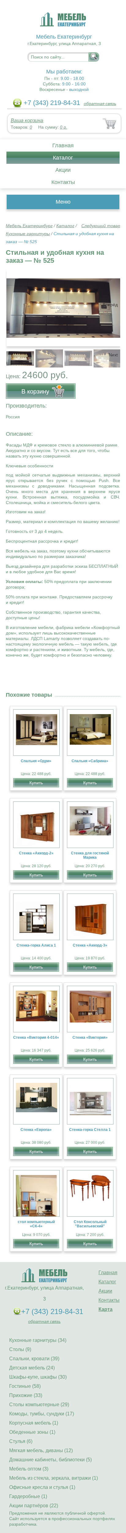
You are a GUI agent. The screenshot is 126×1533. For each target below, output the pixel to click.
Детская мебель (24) (32, 1367)
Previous (17, 354)
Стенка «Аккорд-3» (90, 945)
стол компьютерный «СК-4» (36, 1224)
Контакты (63, 182)
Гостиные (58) (25, 1386)
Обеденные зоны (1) (32, 1432)
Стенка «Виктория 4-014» (36, 1037)
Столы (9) (20, 1349)
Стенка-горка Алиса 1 (36, 945)
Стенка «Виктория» (90, 1037)
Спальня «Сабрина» (90, 761)
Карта (105, 1309)
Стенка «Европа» (36, 1130)
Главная (63, 145)
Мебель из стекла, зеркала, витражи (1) (53, 1478)
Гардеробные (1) (28, 1496)
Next (113, 354)
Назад (15, 304)
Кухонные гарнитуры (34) (37, 1340)
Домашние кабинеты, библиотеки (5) (50, 1459)
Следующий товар (100, 225)
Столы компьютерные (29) (39, 1404)
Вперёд (110, 304)
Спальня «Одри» (36, 761)
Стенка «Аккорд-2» (36, 853)
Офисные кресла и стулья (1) (42, 1487)
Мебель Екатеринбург (29, 225)
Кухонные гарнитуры (28, 233)
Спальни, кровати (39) (34, 1358)
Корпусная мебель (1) (33, 1423)
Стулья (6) (20, 1441)
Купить (36, 782)
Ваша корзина (27, 120)
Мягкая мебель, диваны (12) (41, 1450)
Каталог (63, 158)
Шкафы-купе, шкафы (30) (38, 1377)
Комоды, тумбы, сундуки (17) (41, 1413)
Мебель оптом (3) (28, 1468)
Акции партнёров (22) (33, 1505)
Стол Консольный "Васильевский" (90, 1224)
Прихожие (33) (25, 1395)
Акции (63, 170)
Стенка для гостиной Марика (90, 855)
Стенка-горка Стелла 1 (90, 1130)
